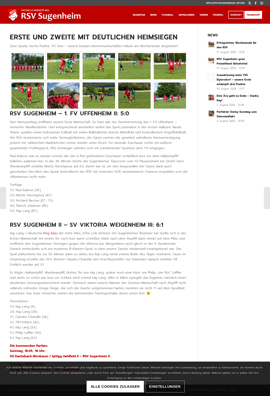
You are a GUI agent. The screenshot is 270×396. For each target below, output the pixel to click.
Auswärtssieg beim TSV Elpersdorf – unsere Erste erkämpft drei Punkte (234, 79)
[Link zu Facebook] (256, 3)
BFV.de (241, 3)
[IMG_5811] (170, 66)
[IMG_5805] (170, 95)
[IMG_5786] (99, 95)
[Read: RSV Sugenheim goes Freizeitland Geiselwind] (211, 60)
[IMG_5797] (63, 95)
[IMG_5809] (134, 66)
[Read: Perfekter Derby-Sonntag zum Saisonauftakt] (211, 113)
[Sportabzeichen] (267, 198)
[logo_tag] (45, 15)
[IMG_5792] (63, 66)
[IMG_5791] (27, 95)
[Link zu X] (250, 3)
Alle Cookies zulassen (115, 387)
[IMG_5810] (99, 66)
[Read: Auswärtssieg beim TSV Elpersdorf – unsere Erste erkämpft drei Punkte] (211, 76)
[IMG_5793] (134, 95)
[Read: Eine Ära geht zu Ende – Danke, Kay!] (211, 97)
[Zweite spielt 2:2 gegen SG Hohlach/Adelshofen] (3, 198)
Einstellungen (164, 387)
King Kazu (50, 233)
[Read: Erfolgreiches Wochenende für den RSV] (211, 44)
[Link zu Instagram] (262, 3)
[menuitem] (139, 15)
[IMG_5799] (27, 66)
